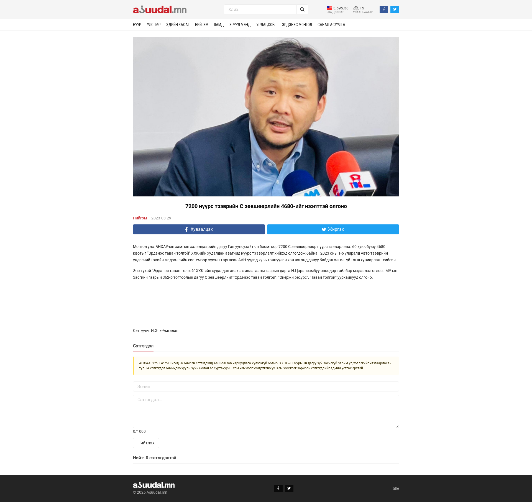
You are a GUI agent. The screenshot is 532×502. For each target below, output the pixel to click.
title (396, 488)
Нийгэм (201, 24)
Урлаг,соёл (266, 24)
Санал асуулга (331, 24)
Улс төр (154, 24)
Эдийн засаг (178, 24)
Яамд (219, 24)
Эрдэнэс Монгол (297, 24)
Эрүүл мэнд (240, 24)
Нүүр (137, 24)
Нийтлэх (146, 442)
